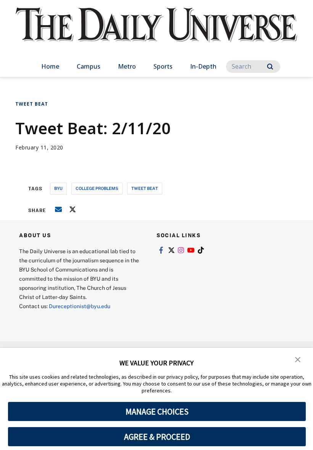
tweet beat (144, 188)
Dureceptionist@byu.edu (79, 306)
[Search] (270, 66)
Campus (88, 66)
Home (50, 66)
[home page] (156, 32)
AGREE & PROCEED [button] (157, 436)
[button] (297, 359)
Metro (127, 66)
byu (58, 188)
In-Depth (203, 66)
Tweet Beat (31, 104)
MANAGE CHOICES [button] (157, 411)
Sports (163, 66)
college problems (97, 188)
